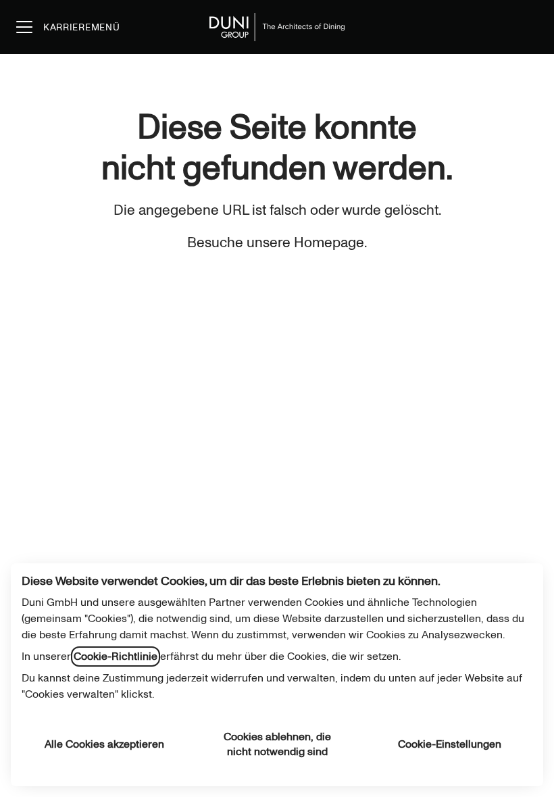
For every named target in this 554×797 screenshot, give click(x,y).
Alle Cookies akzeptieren (104, 744)
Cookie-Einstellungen (449, 744)
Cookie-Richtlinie (115, 656)
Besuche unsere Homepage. (277, 243)
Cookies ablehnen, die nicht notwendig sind (277, 744)
